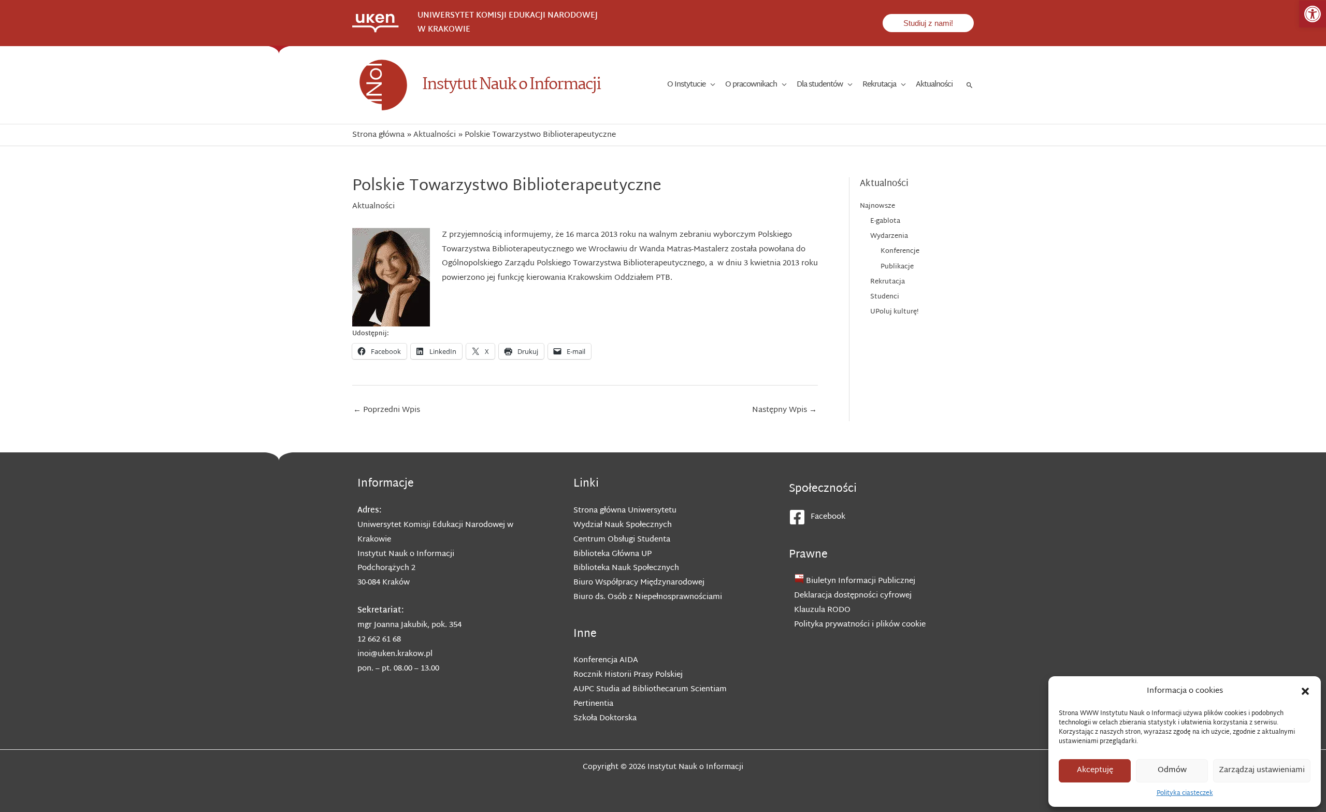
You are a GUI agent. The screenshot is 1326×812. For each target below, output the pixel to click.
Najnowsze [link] (877, 206)
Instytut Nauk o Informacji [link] (511, 85)
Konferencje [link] (900, 251)
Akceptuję (1095, 770)
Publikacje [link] (897, 267)
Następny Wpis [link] (784, 410)
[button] (1305, 691)
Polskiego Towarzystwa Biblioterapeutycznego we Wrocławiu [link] (617, 242)
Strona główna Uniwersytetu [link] (624, 511)
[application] (710, 85)
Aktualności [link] (373, 206)
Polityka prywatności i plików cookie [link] (860, 625)
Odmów (1172, 770)
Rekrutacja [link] (887, 282)
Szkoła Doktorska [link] (605, 718)
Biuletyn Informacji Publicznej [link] (860, 581)
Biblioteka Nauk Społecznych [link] (626, 568)
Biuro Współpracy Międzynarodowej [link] (638, 583)
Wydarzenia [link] (889, 236)
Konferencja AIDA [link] (605, 660)
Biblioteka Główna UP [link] (612, 554)
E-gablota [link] (885, 221)
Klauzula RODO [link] (822, 610)
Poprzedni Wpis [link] (386, 410)
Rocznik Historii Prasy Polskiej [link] (628, 675)
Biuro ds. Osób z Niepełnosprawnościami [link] (647, 597)
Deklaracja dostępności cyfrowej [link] (853, 596)
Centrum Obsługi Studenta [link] (621, 540)
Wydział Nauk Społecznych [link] (622, 525)
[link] (1312, 14)
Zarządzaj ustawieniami (1262, 770)
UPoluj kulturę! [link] (894, 312)
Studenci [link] (884, 297)
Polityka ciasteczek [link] (1185, 793)
